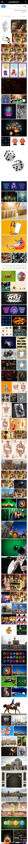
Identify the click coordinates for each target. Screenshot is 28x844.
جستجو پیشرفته (7, 16)
